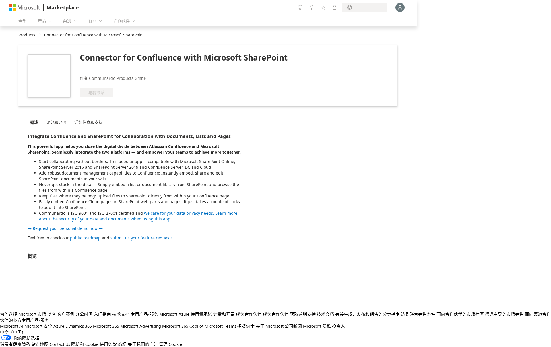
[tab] (36, 122)
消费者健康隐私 (15, 344)
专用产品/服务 (144, 314)
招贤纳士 (246, 326)
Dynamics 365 (78, 326)
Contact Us (60, 344)
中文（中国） (13, 332)
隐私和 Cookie (84, 344)
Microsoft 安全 (38, 326)
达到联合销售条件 (418, 314)
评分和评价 (56, 122)
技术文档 (120, 314)
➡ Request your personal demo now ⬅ (65, 228)
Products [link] (26, 35)
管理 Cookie (170, 344)
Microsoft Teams (220, 326)
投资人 (338, 326)
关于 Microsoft (270, 326)
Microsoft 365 (106, 326)
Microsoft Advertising (140, 326)
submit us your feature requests (141, 238)
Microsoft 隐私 (317, 326)
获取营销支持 (303, 314)
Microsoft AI (11, 326)
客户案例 (65, 314)
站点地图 (39, 344)
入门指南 (102, 314)
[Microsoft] (24, 7)
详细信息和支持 (88, 122)
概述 (34, 122)
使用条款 (108, 344)
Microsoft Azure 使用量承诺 (185, 314)
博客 (51, 314)
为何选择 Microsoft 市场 (23, 314)
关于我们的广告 (143, 344)
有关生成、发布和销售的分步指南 (367, 314)
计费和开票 (224, 314)
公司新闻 (293, 326)
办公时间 (84, 314)
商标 (122, 344)
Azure (58, 326)
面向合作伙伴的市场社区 (460, 314)
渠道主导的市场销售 (504, 314)
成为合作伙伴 (249, 314)
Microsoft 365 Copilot (182, 326)
